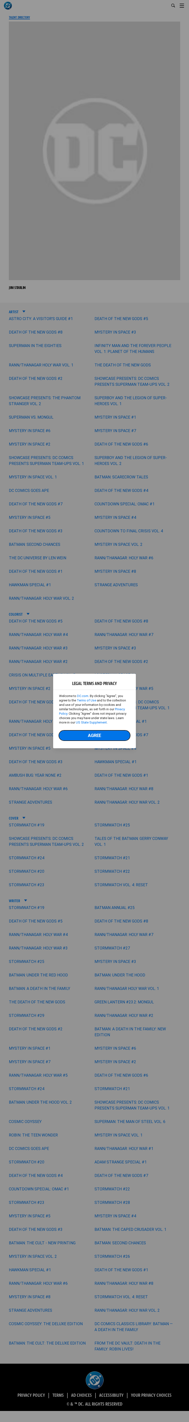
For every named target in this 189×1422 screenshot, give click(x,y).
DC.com (82, 696)
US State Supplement (91, 722)
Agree (94, 735)
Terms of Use (86, 700)
